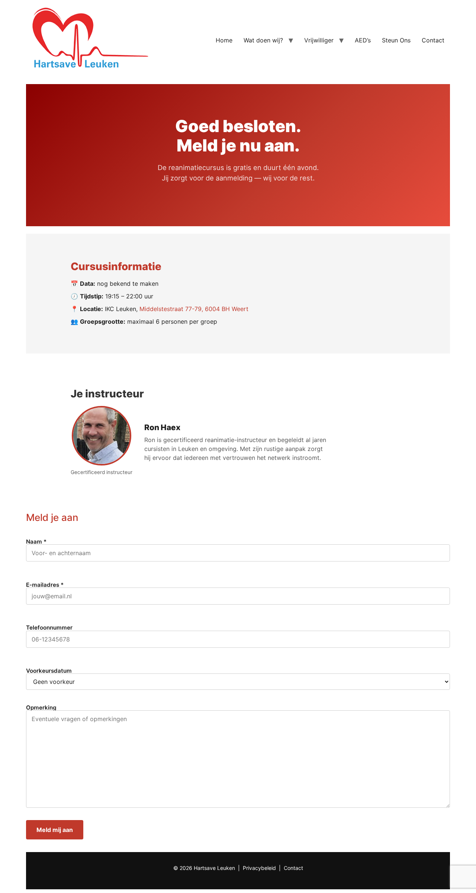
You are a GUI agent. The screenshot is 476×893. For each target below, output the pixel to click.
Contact (433, 40)
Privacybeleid (259, 868)
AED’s (363, 40)
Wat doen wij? (263, 40)
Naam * (36, 542)
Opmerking (41, 708)
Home (224, 40)
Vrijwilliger (319, 40)
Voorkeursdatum (49, 671)
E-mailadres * (45, 585)
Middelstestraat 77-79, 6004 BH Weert (193, 309)
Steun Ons (396, 40)
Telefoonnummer (49, 628)
